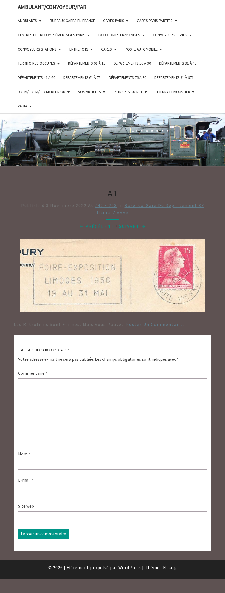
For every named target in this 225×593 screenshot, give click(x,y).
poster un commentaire (154, 324)
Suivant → (132, 226)
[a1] (112, 277)
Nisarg (170, 567)
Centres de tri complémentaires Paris (51, 34)
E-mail (25, 480)
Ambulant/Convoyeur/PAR (52, 6)
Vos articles (89, 91)
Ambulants (27, 20)
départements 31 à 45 (177, 63)
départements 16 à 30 (132, 63)
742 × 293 (106, 205)
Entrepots (78, 49)
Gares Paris (113, 20)
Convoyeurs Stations (37, 49)
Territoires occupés (36, 63)
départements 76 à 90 (127, 77)
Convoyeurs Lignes (170, 34)
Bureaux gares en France (72, 20)
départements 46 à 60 (36, 77)
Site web (26, 506)
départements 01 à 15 (86, 63)
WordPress (129, 567)
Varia (22, 106)
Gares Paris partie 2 (155, 20)
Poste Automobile (141, 49)
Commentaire (32, 373)
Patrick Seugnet (128, 91)
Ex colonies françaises (119, 34)
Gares (106, 49)
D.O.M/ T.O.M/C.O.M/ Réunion (41, 91)
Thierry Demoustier (172, 91)
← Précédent (96, 226)
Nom (24, 454)
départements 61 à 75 (82, 77)
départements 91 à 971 (174, 77)
